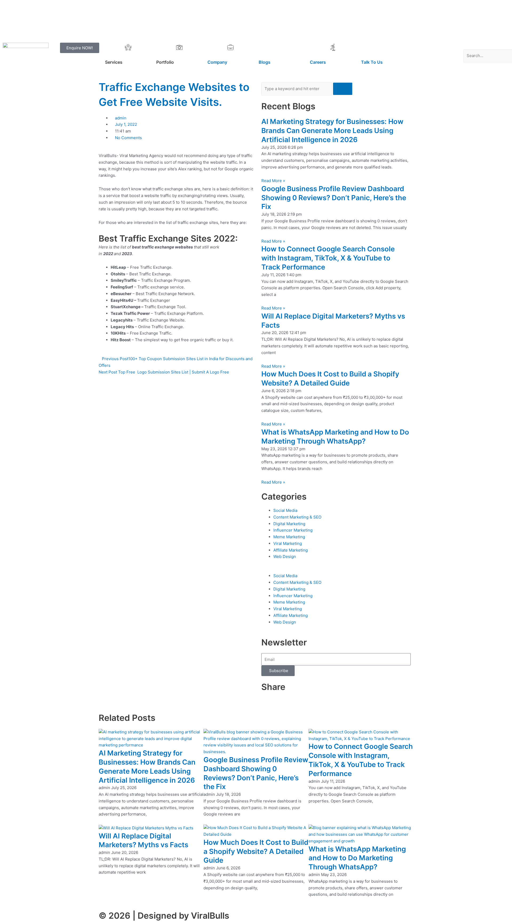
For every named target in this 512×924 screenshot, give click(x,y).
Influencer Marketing (293, 530)
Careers (318, 62)
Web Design (284, 556)
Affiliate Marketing (290, 550)
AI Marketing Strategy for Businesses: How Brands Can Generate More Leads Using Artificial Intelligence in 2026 (332, 130)
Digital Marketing (289, 523)
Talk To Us (372, 62)
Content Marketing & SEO (297, 517)
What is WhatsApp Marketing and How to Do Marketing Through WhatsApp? (357, 858)
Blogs (264, 62)
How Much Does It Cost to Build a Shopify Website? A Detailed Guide (255, 851)
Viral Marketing (287, 543)
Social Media (285, 510)
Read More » (273, 180)
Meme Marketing (289, 536)
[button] (486, 46)
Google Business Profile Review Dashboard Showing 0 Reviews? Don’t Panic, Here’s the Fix (333, 197)
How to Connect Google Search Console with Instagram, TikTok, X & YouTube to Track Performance (328, 258)
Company (217, 62)
